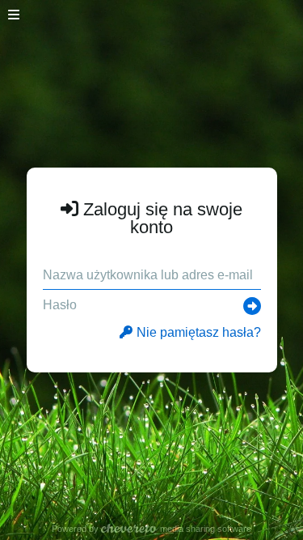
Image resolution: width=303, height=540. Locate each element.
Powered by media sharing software (152, 529)
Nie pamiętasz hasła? (199, 332)
